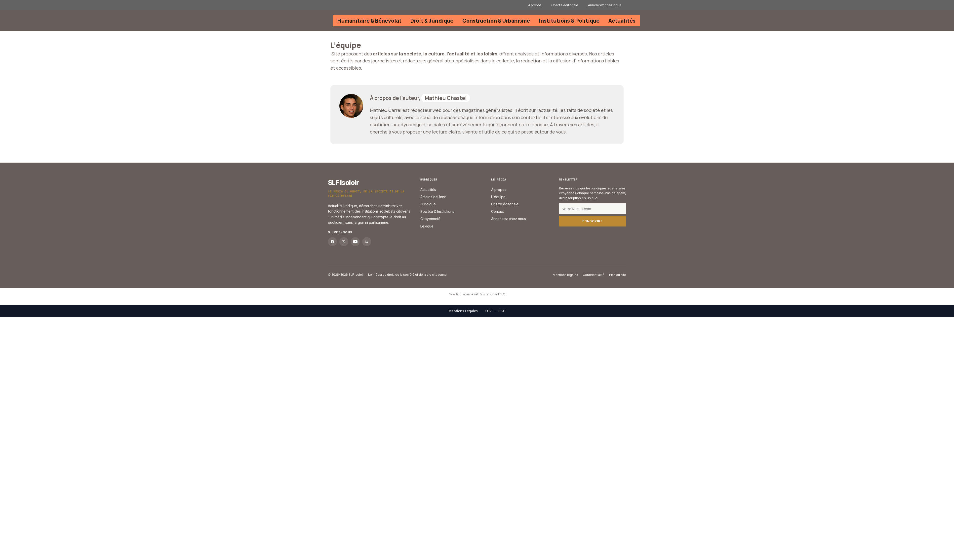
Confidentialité (593, 275)
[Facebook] (332, 241)
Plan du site (617, 275)
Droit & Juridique (431, 20)
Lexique (427, 226)
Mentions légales (565, 275)
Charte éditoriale (564, 5)
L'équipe (498, 197)
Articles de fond (433, 197)
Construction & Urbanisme (496, 20)
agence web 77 (472, 294)
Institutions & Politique (569, 20)
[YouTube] (355, 241)
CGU (502, 311)
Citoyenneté (430, 219)
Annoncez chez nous (604, 5)
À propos (534, 5)
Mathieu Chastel (446, 97)
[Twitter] (343, 241)
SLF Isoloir (343, 182)
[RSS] (366, 241)
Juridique (428, 204)
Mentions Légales (463, 311)
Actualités (622, 20)
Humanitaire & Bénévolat (369, 20)
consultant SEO (494, 294)
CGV (488, 311)
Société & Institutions (437, 211)
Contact (497, 211)
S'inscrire (592, 221)
